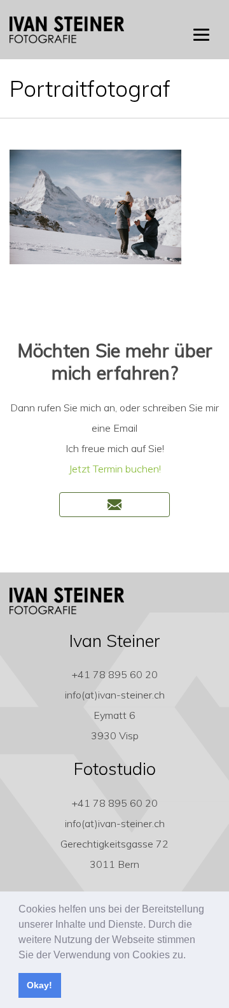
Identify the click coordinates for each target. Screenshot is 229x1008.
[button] (190, 956)
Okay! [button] (39, 985)
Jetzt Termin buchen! (115, 468)
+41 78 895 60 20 (115, 674)
